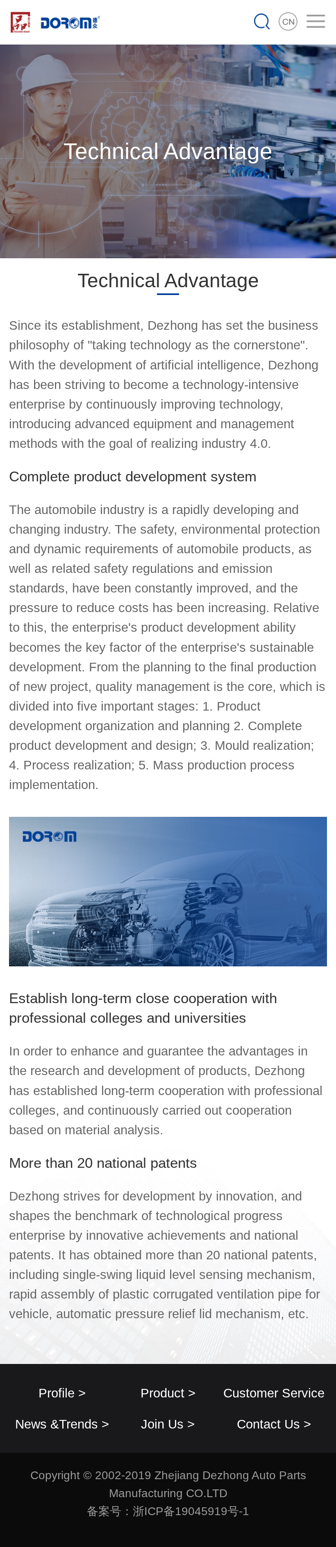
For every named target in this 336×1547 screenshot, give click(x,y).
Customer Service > (274, 1397)
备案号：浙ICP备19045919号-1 (168, 1511)
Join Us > (168, 1424)
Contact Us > (274, 1424)
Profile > (62, 1393)
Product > (168, 1393)
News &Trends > (62, 1424)
